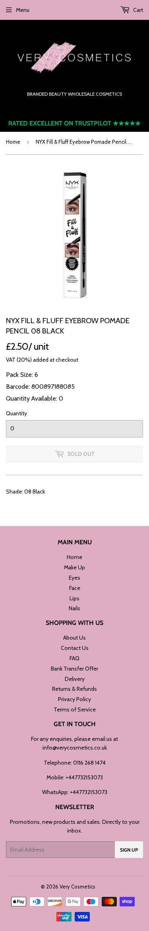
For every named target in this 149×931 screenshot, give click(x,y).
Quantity (16, 413)
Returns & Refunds (74, 688)
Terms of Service (75, 709)
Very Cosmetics (77, 886)
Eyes (74, 577)
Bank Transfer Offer (74, 668)
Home (13, 142)
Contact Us (75, 648)
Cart (137, 9)
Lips (74, 598)
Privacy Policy (74, 699)
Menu (22, 9)
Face (74, 588)
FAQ (74, 658)
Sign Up (129, 850)
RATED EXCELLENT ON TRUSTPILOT (74, 123)
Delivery (75, 678)
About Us (74, 637)
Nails (74, 608)
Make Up (74, 567)
